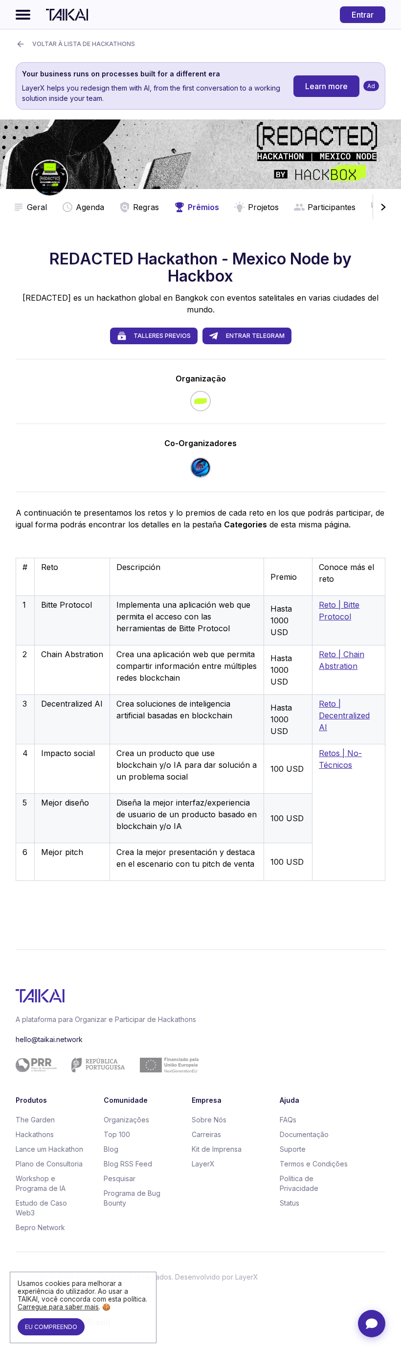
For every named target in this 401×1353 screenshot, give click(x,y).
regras (146, 207)
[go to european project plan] (196, 1065)
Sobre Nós (209, 1120)
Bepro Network (40, 1227)
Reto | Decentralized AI (344, 715)
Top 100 (117, 1134)
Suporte (293, 1149)
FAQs (288, 1120)
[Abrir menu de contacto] (371, 1323)
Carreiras (206, 1134)
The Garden (35, 1120)
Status (289, 1203)
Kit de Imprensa (217, 1149)
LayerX (203, 1164)
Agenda (90, 207)
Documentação (304, 1134)
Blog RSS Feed (128, 1164)
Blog (111, 1149)
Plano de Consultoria (49, 1164)
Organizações (126, 1120)
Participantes (332, 207)
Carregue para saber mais (58, 1307)
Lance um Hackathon (49, 1149)
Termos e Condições (314, 1164)
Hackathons (35, 1134)
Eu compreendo (51, 1326)
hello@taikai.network (49, 1039)
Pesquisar (119, 1178)
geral (37, 207)
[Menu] (23, 15)
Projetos (263, 207)
